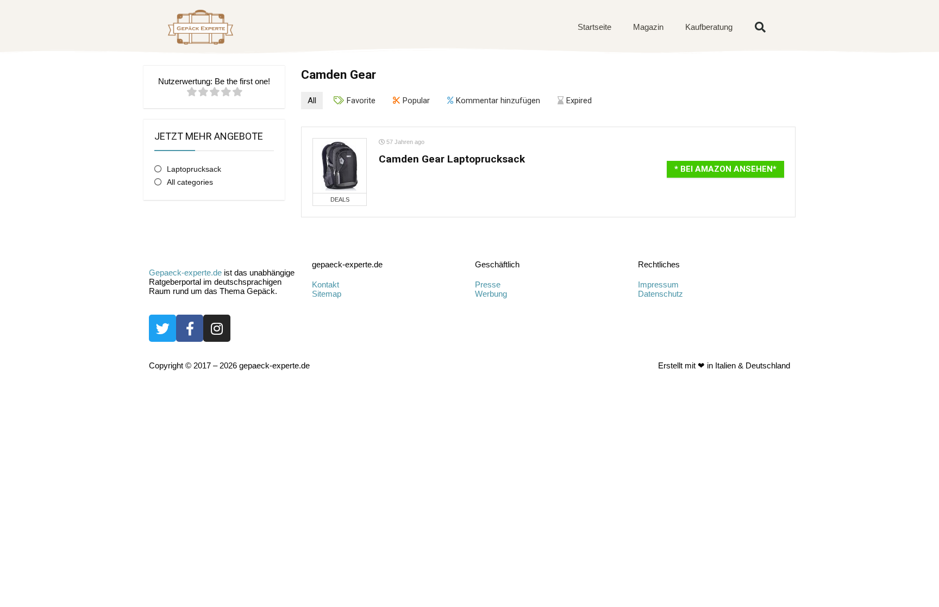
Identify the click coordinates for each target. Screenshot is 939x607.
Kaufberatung (709, 27)
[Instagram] (216, 328)
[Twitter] (162, 328)
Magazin (648, 27)
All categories (190, 182)
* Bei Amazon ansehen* (725, 169)
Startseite (594, 27)
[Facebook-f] (189, 328)
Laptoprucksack (194, 169)
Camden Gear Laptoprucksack (452, 159)
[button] (760, 27)
